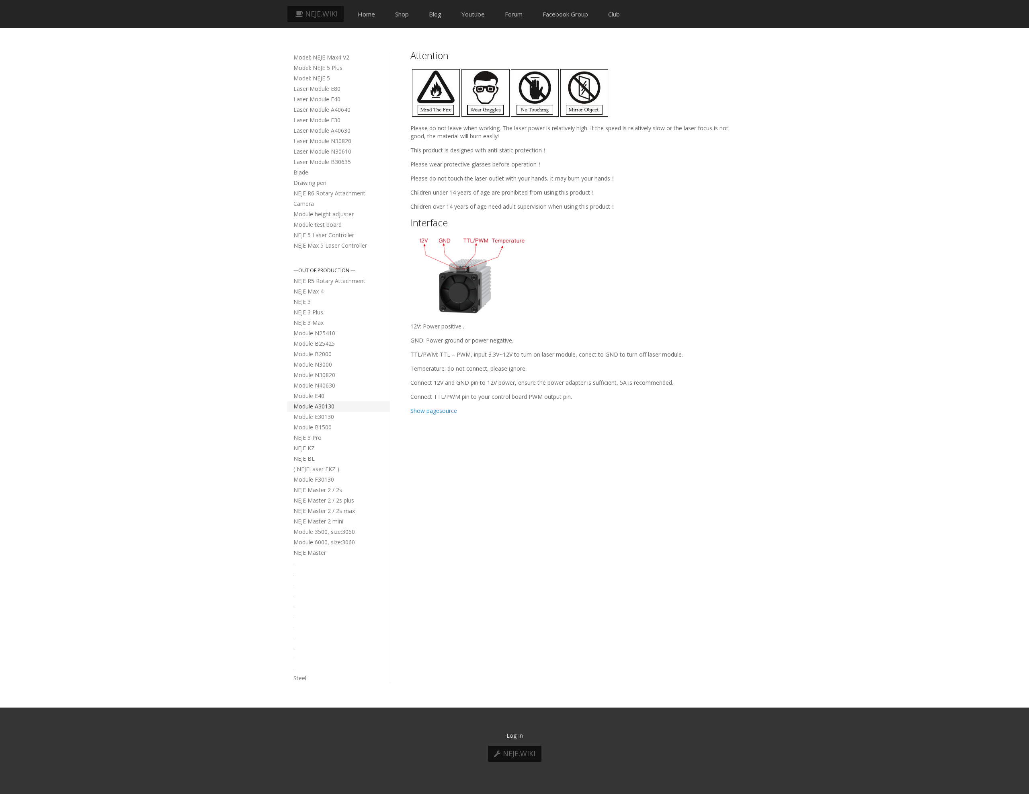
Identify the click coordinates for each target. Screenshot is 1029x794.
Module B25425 (314, 343)
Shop (402, 14)
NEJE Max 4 (308, 291)
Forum (514, 14)
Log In (514, 735)
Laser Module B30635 (322, 162)
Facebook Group (565, 14)
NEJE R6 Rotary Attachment (329, 193)
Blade (300, 172)
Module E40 (308, 396)
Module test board (317, 224)
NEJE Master (309, 552)
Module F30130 (313, 479)
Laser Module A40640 (322, 109)
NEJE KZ (304, 448)
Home (366, 14)
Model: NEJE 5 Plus (317, 68)
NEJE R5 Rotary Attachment (329, 281)
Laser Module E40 (316, 99)
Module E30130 (313, 417)
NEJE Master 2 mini (318, 521)
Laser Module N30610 (322, 151)
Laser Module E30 (316, 120)
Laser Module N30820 (322, 141)
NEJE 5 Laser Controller (323, 235)
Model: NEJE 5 (311, 78)
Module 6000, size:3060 (324, 542)
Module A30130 (313, 406)
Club (614, 14)
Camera (303, 203)
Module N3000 (312, 364)
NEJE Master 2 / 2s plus (323, 500)
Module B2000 (312, 354)
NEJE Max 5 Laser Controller (330, 245)
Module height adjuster (323, 214)
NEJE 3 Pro (307, 437)
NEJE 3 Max (308, 322)
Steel (299, 678)
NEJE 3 (302, 302)
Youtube (473, 14)
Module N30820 (314, 375)
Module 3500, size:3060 (324, 531)
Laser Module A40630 (322, 130)
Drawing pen (309, 183)
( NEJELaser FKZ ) (316, 469)
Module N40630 (314, 385)
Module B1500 (312, 427)
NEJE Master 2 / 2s (317, 490)
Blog (435, 14)
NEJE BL (304, 458)
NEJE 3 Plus (308, 312)
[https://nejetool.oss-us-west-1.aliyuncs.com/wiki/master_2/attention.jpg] (510, 92)
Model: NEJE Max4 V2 (321, 57)
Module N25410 (314, 333)
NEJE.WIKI (320, 13)
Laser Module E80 (316, 88)
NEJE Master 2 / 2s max (324, 511)
